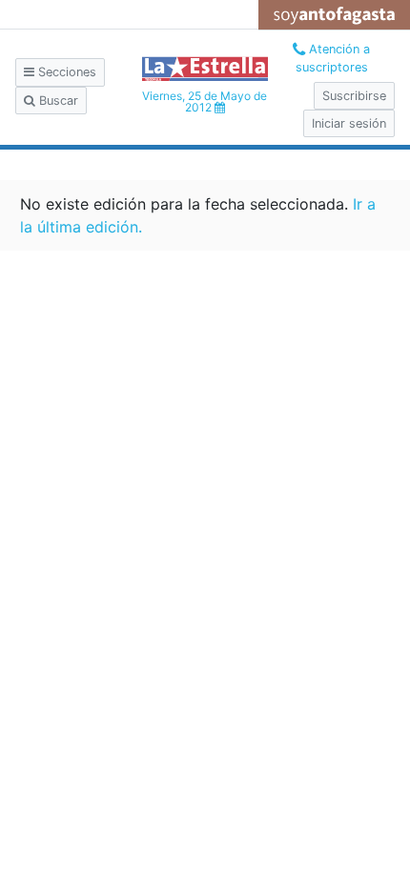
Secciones (65, 72)
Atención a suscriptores (333, 58)
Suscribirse (354, 96)
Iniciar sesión (349, 123)
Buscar (56, 100)
